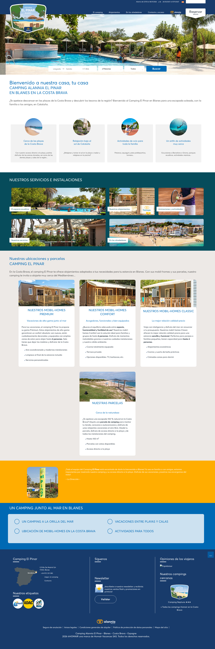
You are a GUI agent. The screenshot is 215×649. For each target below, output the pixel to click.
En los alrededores (117, 240)
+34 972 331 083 (47, 573)
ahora (195, 12)
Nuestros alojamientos (119, 209)
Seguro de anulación (52, 627)
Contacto (48, 581)
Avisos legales (70, 627)
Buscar (156, 68)
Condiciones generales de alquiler (95, 627)
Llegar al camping (51, 577)
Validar (105, 599)
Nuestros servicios (19, 240)
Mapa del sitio (161, 627)
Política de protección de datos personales (132, 627)
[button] (59, 521)
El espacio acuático (20, 209)
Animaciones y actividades (170, 209)
